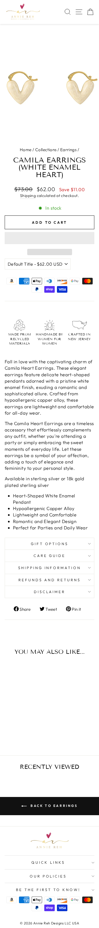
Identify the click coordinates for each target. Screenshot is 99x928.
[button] (49, 238)
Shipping (28, 195)
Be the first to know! (48, 889)
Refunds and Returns (49, 580)
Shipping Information (49, 568)
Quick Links (48, 862)
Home (26, 149)
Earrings (68, 149)
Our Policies (48, 876)
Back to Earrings (53, 806)
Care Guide (50, 555)
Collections (46, 149)
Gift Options (49, 544)
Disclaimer (49, 592)
